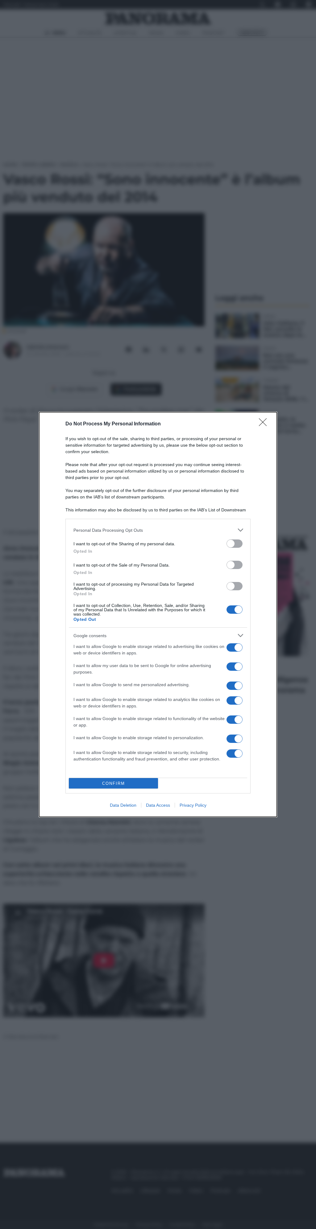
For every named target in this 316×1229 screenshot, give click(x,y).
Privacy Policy (193, 805)
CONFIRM (113, 783)
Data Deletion (123, 805)
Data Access (158, 805)
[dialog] (158, 614)
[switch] (235, 543)
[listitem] (158, 530)
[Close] (265, 424)
